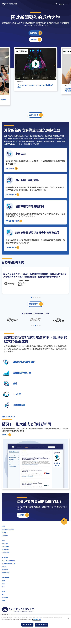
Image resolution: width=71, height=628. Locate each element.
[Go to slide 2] (33, 297)
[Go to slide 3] (35, 297)
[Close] (68, 618)
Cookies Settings (27, 624)
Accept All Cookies (41, 624)
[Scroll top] (64, 521)
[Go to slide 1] (31, 297)
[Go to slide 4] (37, 297)
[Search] (56, 4)
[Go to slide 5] (39, 297)
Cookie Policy (37, 619)
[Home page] (9, 4)
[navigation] (67, 4)
